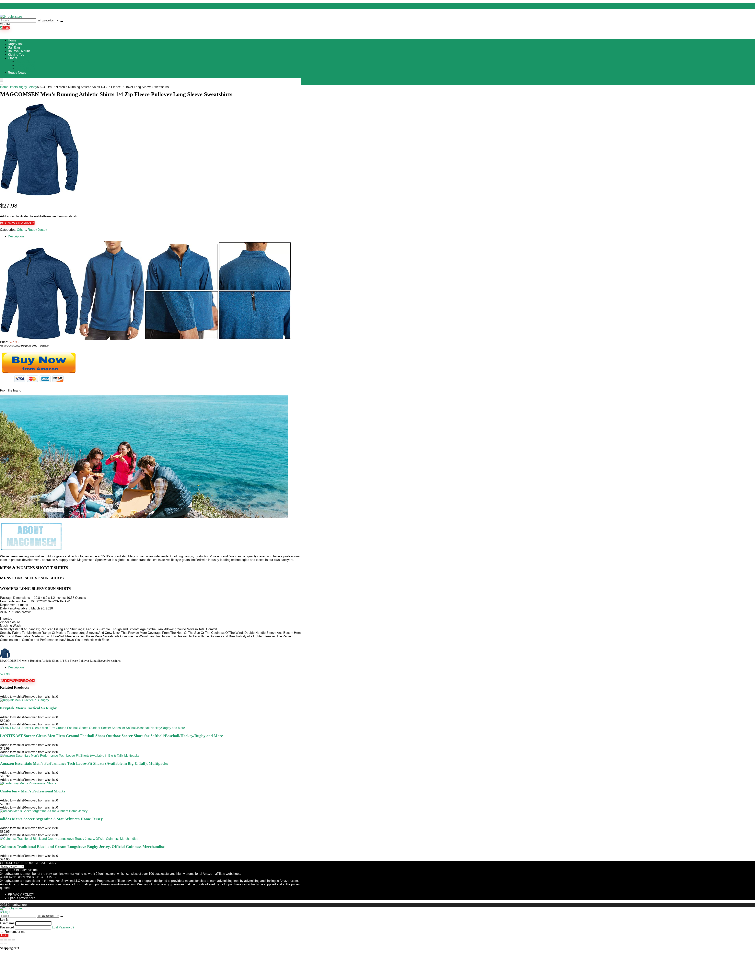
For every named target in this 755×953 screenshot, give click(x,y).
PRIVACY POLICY (21, 894)
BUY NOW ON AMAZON (17, 223)
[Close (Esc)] (1, 939)
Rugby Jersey (25, 65)
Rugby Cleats (25, 61)
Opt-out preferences (21, 898)
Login (4, 935)
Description (16, 236)
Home (12, 40)
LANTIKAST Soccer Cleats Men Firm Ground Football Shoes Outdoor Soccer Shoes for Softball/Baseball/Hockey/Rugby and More (111, 735)
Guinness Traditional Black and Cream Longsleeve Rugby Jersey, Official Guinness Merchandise (82, 846)
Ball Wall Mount (19, 51)
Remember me (14, 931)
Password (7, 927)
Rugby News (17, 72)
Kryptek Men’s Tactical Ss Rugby (28, 708)
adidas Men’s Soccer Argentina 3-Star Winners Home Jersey (51, 819)
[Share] (5, 939)
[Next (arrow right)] (5, 943)
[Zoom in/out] (13, 939)
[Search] (61, 21)
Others (12, 58)
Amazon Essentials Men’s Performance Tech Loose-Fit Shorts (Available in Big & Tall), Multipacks (84, 763)
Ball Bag (14, 47)
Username (7, 923)
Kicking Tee (16, 54)
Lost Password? (63, 927)
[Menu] (1, 80)
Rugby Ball (15, 44)
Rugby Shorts (25, 68)
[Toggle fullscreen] (9, 939)
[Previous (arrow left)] (1, 943)
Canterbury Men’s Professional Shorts (32, 791)
